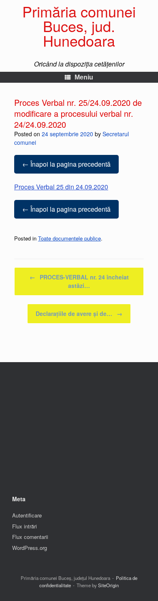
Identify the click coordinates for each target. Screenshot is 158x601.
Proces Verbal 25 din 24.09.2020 (61, 186)
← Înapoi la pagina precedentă (66, 164)
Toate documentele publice (69, 238)
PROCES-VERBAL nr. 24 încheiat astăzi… (79, 281)
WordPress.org (29, 548)
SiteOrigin (108, 585)
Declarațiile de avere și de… (79, 313)
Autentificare (27, 515)
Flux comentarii (30, 537)
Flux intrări (24, 526)
